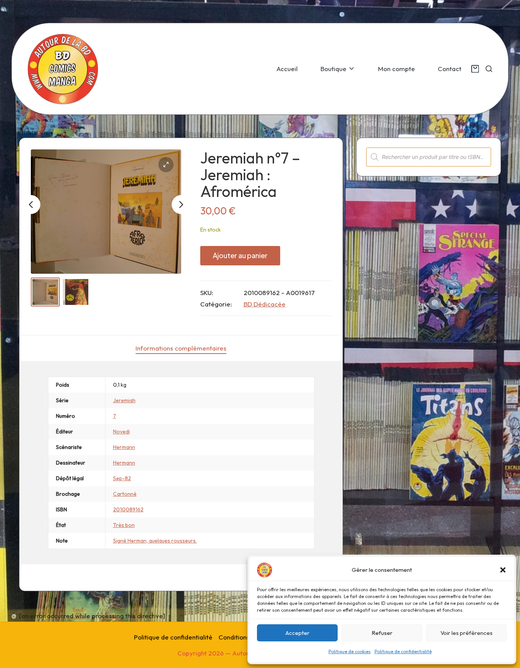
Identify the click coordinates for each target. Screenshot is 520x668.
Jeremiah (124, 400)
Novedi (121, 431)
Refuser (382, 632)
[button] (503, 570)
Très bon (124, 525)
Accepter (297, 632)
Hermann (124, 447)
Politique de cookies (350, 651)
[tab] (181, 348)
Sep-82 (122, 478)
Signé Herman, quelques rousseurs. (155, 540)
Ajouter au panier (240, 255)
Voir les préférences (466, 632)
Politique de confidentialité (403, 651)
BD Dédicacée (265, 304)
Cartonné (125, 493)
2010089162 (128, 509)
